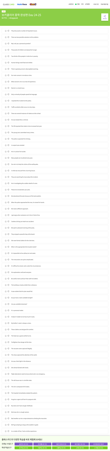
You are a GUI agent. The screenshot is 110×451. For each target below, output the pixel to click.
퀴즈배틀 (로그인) (42, 444)
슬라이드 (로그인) (23, 444)
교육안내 (71, 4)
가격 (82, 4)
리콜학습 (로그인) (42, 448)
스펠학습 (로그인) (61, 448)
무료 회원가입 (104, 4)
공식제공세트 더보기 (98, 444)
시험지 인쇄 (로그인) (61, 444)
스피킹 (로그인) (80, 448)
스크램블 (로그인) (98, 448)
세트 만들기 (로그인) (80, 444)
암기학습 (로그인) (23, 448)
